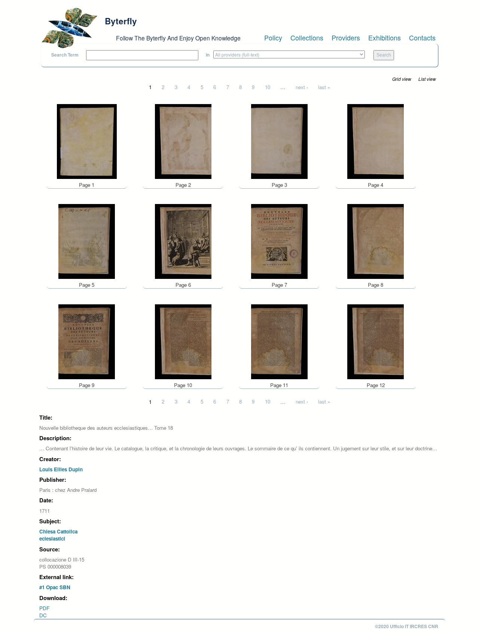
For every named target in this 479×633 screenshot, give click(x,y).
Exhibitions (384, 37)
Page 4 (375, 184)
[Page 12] (375, 340)
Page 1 (86, 184)
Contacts (422, 37)
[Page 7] (279, 240)
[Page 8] (375, 240)
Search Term (65, 55)
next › (302, 87)
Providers (346, 37)
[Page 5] (86, 240)
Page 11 (279, 385)
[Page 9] (86, 340)
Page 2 (183, 184)
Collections (306, 37)
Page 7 (279, 284)
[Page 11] (279, 340)
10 (267, 87)
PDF (44, 608)
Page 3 (279, 184)
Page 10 (183, 385)
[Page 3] (279, 140)
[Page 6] (183, 240)
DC (43, 615)
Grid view (401, 79)
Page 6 (183, 284)
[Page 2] (183, 140)
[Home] (69, 28)
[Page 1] (87, 140)
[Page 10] (183, 340)
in (208, 55)
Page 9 (86, 385)
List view (427, 79)
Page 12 (376, 385)
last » (324, 87)
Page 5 (86, 284)
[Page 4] (375, 140)
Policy (273, 37)
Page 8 (375, 284)
